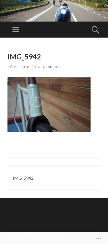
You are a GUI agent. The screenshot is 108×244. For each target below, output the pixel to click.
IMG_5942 (20, 177)
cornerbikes (47, 67)
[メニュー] (15, 30)
